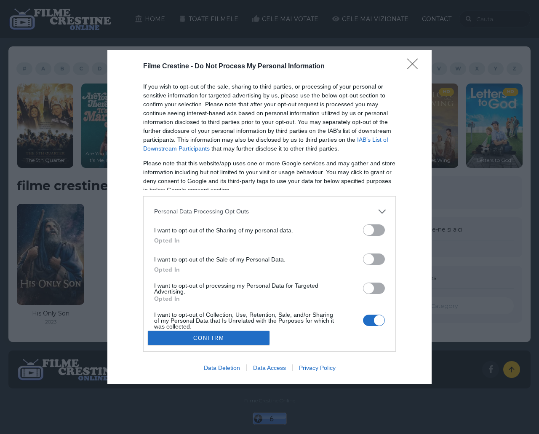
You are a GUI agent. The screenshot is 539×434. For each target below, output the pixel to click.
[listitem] (269, 211)
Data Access (269, 367)
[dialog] (269, 217)
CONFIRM (208, 338)
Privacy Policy (317, 367)
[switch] (374, 230)
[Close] (415, 67)
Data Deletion (222, 367)
